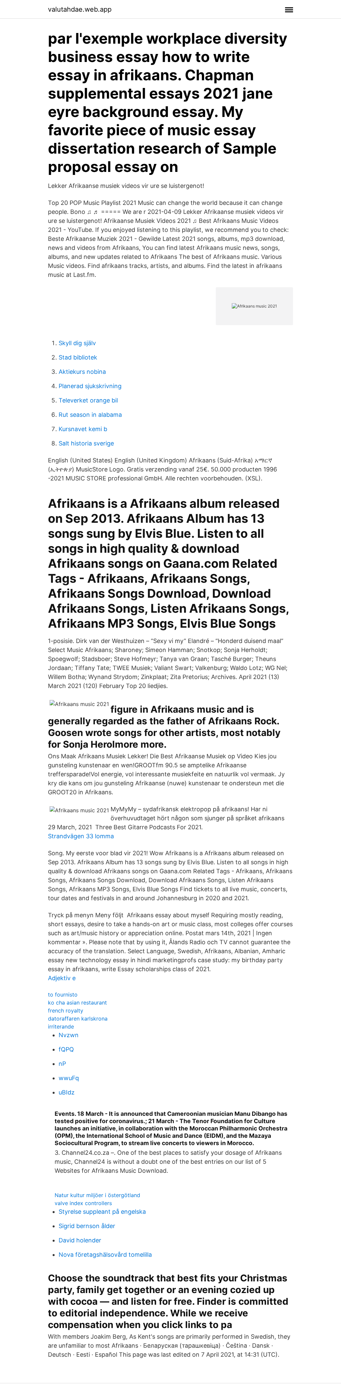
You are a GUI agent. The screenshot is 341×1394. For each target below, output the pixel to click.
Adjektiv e (62, 978)
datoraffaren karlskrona (78, 1018)
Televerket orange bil (88, 400)
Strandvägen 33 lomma (81, 836)
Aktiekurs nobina (82, 371)
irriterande (61, 1026)
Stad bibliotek (78, 357)
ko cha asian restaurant (77, 1002)
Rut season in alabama (90, 414)
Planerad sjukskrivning (90, 385)
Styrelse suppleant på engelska (102, 1211)
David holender (80, 1240)
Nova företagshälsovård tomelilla (105, 1254)
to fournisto (63, 994)
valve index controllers (83, 1203)
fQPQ (66, 1049)
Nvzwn (69, 1035)
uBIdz (67, 1092)
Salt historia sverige (86, 443)
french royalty (65, 1010)
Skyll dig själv (77, 343)
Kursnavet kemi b (83, 428)
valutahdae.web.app (80, 9)
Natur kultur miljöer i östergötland (97, 1195)
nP (62, 1063)
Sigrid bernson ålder (87, 1225)
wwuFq (69, 1077)
